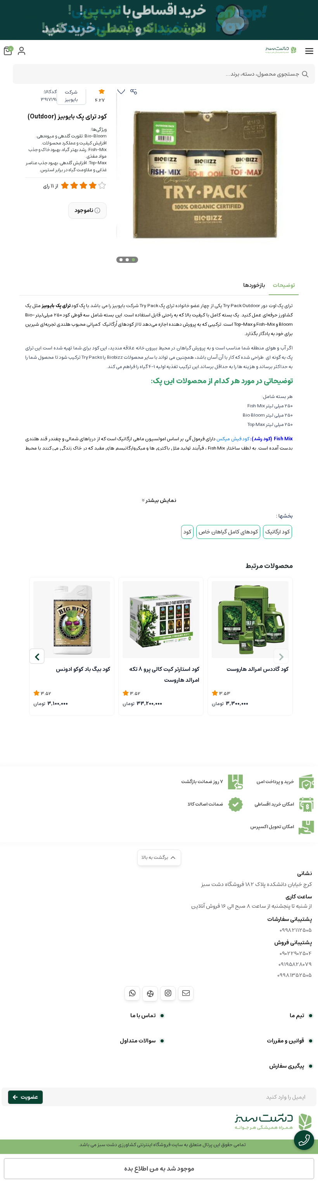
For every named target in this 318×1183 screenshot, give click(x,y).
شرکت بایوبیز (71, 96)
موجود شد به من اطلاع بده (159, 1168)
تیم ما (297, 1016)
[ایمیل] (186, 993)
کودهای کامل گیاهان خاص (228, 532)
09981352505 (294, 975)
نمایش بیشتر (160, 500)
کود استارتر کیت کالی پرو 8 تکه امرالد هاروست (164, 674)
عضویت (29, 1097)
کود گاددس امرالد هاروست (257, 669)
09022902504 (296, 953)
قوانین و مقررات (285, 1041)
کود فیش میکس (232, 439)
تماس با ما (143, 1016)
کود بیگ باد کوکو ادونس (83, 669)
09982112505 (296, 930)
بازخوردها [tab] (254, 285)
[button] (37, 656)
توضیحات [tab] (284, 285)
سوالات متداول (138, 1041)
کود (187, 532)
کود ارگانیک (277, 532)
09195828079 (295, 964)
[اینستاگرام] (168, 993)
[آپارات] (150, 993)
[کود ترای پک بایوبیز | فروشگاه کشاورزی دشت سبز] (159, 1126)
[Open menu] (309, 51)
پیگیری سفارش (286, 1066)
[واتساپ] (132, 993)
